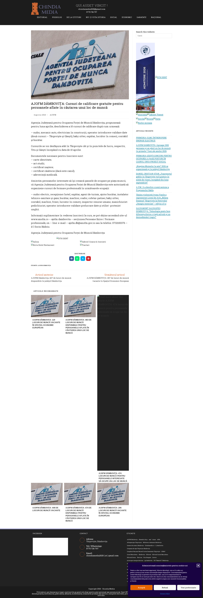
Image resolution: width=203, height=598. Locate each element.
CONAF (163, 551)
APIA (158, 539)
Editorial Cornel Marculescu (160, 554)
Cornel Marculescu (132, 554)
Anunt (154, 539)
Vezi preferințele (188, 587)
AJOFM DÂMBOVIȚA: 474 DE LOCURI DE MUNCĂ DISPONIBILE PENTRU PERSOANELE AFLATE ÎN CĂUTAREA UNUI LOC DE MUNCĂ (79, 514)
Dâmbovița (142, 554)
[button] (198, 565)
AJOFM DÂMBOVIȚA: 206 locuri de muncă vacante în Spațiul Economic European (113, 512)
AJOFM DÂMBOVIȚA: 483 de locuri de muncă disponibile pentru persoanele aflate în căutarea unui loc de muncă (79, 326)
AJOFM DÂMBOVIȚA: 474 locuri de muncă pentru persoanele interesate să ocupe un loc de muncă (113, 477)
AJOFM (53, 115)
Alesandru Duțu (143, 539)
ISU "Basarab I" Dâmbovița (161, 560)
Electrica (139, 557)
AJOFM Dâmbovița (44, 265)
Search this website (145, 32)
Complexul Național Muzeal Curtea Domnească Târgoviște (143, 551)
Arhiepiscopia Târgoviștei (134, 542)
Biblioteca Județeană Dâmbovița (152, 542)
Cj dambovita (159, 545)
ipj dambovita (148, 560)
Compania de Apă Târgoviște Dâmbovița (138, 548)
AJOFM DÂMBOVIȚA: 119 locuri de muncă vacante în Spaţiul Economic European (46, 324)
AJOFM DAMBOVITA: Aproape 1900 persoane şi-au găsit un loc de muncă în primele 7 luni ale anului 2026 (153, 148)
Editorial (148, 554)
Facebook (37, 533)
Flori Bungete (147, 557)
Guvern (154, 557)
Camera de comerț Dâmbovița (135, 545)
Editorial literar (131, 557)
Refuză (165, 587)
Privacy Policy (165, 593)
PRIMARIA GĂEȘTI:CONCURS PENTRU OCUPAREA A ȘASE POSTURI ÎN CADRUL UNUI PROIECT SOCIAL (154, 158)
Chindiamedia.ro (149, 545)
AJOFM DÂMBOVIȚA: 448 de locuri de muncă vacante (46, 509)
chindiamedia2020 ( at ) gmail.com (102, 555)
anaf (150, 539)
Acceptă (141, 587)
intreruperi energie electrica (135, 560)
